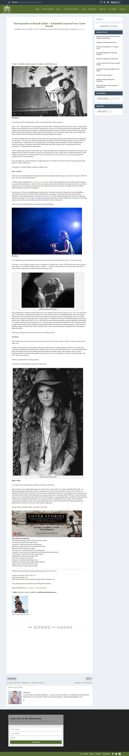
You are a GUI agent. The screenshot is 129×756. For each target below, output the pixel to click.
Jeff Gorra (25, 29)
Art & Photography (71, 9)
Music (58, 9)
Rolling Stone (32, 320)
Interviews (92, 9)
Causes (122, 9)
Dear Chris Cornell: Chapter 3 (104, 75)
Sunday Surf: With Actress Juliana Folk (107, 58)
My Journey (112, 9)
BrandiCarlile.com (30, 575)
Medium (44, 588)
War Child (73, 313)
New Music (65, 29)
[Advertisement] (49, 47)
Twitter (37, 588)
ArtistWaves (43, 29)
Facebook (31, 588)
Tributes (102, 9)
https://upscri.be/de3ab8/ (20, 614)
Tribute (72, 29)
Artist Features (48, 9)
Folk (55, 29)
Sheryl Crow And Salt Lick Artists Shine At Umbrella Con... (34, 2)
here (26, 577)
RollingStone (52, 571)
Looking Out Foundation (40, 182)
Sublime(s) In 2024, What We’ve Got (106, 42)
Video (83, 9)
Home (37, 9)
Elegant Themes (20, 754)
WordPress (35, 754)
